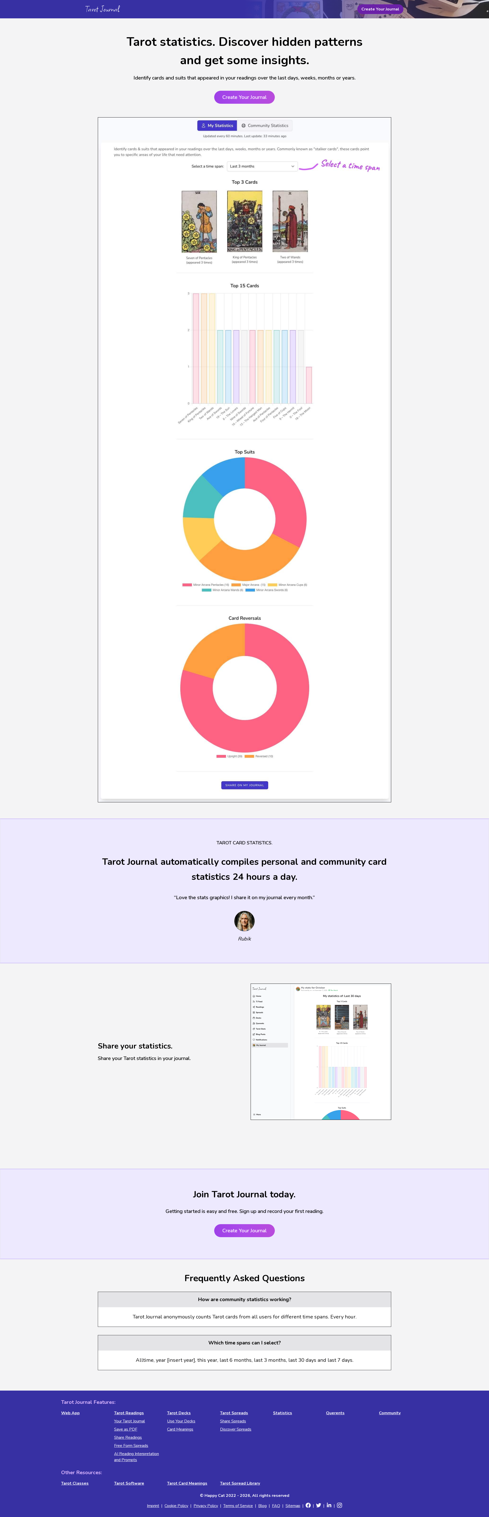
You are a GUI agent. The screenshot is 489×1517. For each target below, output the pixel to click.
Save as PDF (125, 1429)
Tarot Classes (75, 1483)
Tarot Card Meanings (187, 1483)
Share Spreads (233, 1421)
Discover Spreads (235, 1429)
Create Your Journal (380, 9)
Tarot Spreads (234, 1413)
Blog (262, 1506)
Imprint (153, 1506)
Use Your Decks (181, 1421)
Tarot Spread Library (240, 1483)
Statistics (282, 1413)
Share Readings (128, 1437)
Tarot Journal (102, 9)
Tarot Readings (129, 1413)
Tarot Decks (179, 1413)
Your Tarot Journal (129, 1421)
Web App (70, 1413)
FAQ (276, 1506)
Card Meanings (180, 1429)
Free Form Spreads (131, 1445)
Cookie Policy (176, 1506)
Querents (335, 1413)
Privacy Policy (206, 1506)
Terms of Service (238, 1506)
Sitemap (293, 1506)
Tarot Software (129, 1483)
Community (390, 1413)
